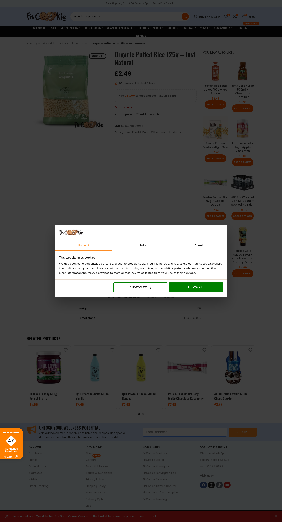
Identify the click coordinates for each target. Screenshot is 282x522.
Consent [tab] (83, 245)
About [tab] (198, 245)
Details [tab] (141, 245)
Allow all (196, 287)
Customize (138, 287)
